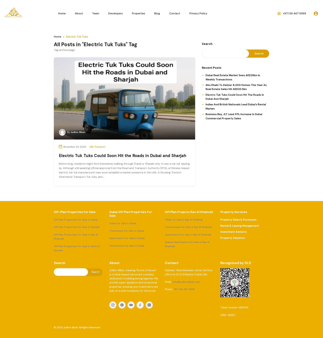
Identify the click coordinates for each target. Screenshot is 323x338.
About (79, 13)
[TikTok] (140, 305)
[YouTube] (131, 305)
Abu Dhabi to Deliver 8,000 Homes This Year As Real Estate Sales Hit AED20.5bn (236, 87)
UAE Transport (97, 146)
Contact (174, 13)
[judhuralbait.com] (13, 13)
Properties (138, 13)
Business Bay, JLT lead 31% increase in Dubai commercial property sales (234, 116)
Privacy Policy (198, 13)
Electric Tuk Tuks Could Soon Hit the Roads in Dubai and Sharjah (122, 155)
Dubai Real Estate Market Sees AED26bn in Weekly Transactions (233, 77)
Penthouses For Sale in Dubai (127, 246)
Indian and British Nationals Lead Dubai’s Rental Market (236, 106)
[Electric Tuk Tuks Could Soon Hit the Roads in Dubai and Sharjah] (124, 98)
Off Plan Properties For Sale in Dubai (76, 219)
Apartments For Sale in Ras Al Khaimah (188, 234)
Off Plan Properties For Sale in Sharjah (77, 227)
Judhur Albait (78, 132)
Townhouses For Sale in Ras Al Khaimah (188, 227)
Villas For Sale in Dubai (122, 223)
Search (207, 44)
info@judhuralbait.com (186, 282)
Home (62, 13)
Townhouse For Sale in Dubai (126, 231)
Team (95, 13)
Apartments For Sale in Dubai (127, 238)
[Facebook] (121, 305)
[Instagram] (112, 305)
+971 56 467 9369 (294, 13)
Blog (157, 13)
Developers (115, 13)
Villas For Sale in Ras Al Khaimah (184, 219)
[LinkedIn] (149, 305)
